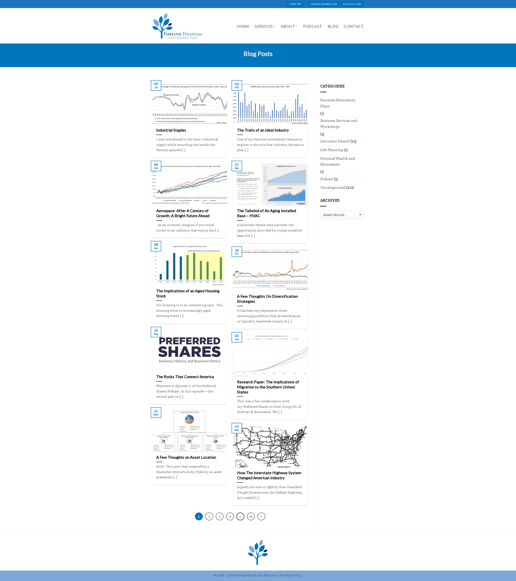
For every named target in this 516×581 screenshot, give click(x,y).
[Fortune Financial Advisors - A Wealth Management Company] (179, 26)
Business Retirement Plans (338, 103)
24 (251, 516)
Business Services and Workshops (338, 123)
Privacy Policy (291, 575)
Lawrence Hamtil (335, 141)
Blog (333, 26)
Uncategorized (332, 187)
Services (264, 26)
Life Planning (331, 149)
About (288, 26)
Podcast (312, 26)
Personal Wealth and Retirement (337, 161)
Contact (354, 26)
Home (243, 26)
